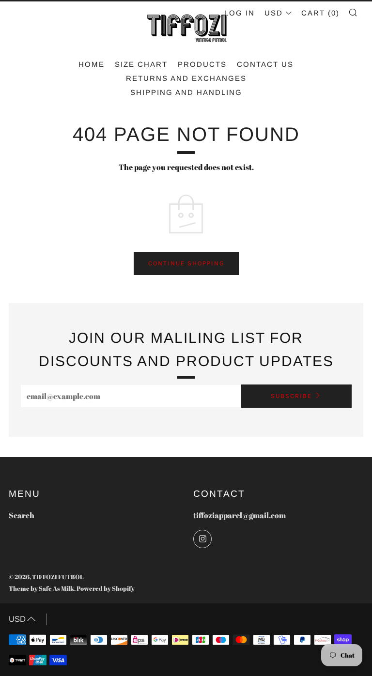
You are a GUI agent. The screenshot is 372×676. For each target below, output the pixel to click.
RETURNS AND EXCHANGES (186, 78)
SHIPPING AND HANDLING (186, 92)
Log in (239, 13)
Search (21, 515)
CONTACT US (265, 64)
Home (91, 64)
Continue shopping (186, 263)
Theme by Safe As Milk (41, 588)
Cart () (320, 13)
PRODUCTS (202, 64)
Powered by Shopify (106, 588)
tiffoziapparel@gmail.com (239, 515)
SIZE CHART (141, 64)
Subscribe (291, 395)
